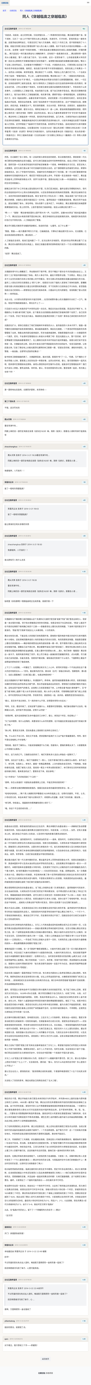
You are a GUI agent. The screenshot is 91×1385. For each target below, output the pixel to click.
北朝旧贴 (13, 10)
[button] (88, 3)
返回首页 (45, 1359)
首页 (4, 10)
